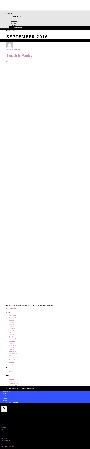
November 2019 (13, 339)
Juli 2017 (11, 349)
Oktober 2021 (12, 328)
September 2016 (13, 353)
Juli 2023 (11, 320)
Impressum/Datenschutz (17, 27)
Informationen (6, 391)
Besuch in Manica (19, 56)
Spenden (5, 398)
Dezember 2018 (13, 345)
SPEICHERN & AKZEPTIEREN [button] (8, 446)
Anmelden (11, 379)
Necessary (5, 429)
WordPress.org (13, 385)
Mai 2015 (11, 362)
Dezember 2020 (13, 330)
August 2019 (12, 341)
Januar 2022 (12, 326)
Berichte (19, 49)
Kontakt (14, 25)
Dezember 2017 (13, 347)
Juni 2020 (11, 334)
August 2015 (12, 360)
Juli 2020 (11, 332)
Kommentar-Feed (13, 383)
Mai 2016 (11, 355)
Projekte (5, 394)
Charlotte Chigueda (11, 49)
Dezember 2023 (13, 318)
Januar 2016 (12, 357)
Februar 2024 (12, 315)
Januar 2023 (12, 324)
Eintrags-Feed (12, 381)
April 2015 (11, 364)
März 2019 (11, 343)
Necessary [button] (4, 427)
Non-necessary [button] (5, 438)
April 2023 (11, 322)
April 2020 (11, 336)
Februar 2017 (12, 351)
